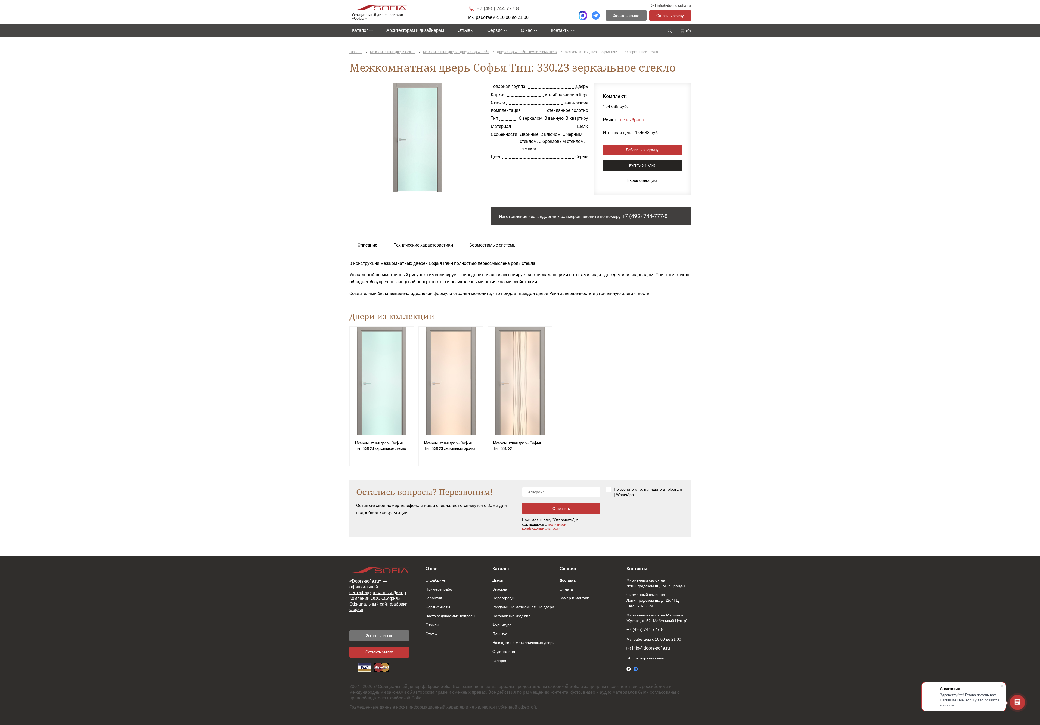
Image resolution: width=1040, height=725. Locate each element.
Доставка (568, 580)
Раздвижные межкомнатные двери (523, 607)
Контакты (560, 30)
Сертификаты (438, 607)
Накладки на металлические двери (523, 642)
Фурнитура (502, 625)
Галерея (499, 660)
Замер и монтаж (574, 598)
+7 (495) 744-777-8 (497, 8)
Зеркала (499, 589)
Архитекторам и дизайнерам (415, 30)
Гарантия (434, 598)
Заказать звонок (379, 635)
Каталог (360, 30)
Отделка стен (504, 651)
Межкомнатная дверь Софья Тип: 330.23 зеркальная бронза (449, 445)
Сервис (494, 30)
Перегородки (504, 598)
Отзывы (466, 30)
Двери (497, 580)
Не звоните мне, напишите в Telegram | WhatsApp (648, 492)
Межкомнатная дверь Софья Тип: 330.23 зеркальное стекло (380, 445)
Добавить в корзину (642, 149)
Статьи (432, 634)
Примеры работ (440, 589)
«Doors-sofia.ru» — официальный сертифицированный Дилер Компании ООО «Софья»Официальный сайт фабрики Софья (378, 595)
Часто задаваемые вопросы (450, 616)
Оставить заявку (670, 15)
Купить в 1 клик (642, 165)
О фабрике (435, 580)
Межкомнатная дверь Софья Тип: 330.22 (517, 445)
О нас (526, 30)
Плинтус (499, 634)
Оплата (566, 589)
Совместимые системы (492, 245)
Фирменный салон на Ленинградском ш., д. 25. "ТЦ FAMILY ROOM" (652, 600)
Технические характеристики (423, 245)
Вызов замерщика (642, 180)
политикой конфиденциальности (544, 526)
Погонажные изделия (511, 616)
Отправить (561, 508)
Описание (367, 245)
